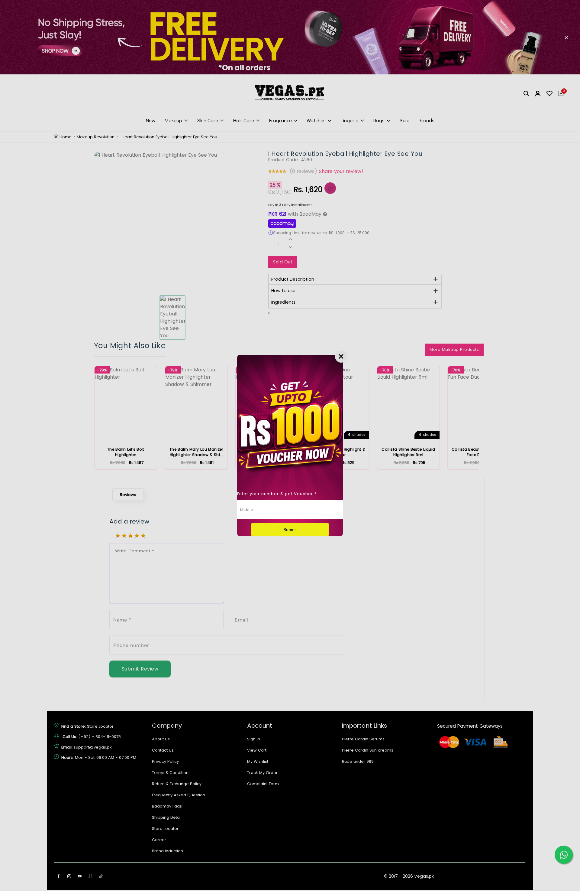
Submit (290, 529)
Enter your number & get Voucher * (277, 494)
